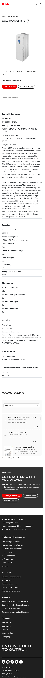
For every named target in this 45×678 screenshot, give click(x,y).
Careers (5, 629)
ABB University (8, 580)
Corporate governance (11, 608)
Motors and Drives (8, 519)
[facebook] (16, 662)
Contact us (7, 87)
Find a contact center (10, 587)
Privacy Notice (7, 674)
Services (5, 566)
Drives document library (11, 577)
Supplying (6, 637)
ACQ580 (28, 526)
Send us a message (9, 584)
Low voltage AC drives (10, 523)
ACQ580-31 (6, 529)
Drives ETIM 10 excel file (17, 432)
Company (6, 618)
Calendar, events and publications (15, 612)
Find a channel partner (11, 591)
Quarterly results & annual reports (15, 605)
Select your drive (10, 495)
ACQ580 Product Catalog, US (25, 447)
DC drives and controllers (12, 548)
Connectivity (7, 552)
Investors (6, 597)
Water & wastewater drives (11, 526)
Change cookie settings (10, 671)
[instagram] (21, 662)
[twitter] (12, 662)
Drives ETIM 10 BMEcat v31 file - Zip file (22, 417)
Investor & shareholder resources (15, 601)
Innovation (6, 626)
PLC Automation (8, 556)
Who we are (6, 622)
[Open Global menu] (40, 4)
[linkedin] (3, 662)
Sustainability (7, 633)
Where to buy (25, 87)
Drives (21, 519)
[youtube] (8, 662)
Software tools (8, 559)
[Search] (36, 4)
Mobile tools (7, 563)
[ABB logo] (5, 4)
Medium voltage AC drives (12, 545)
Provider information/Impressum (14, 677)
